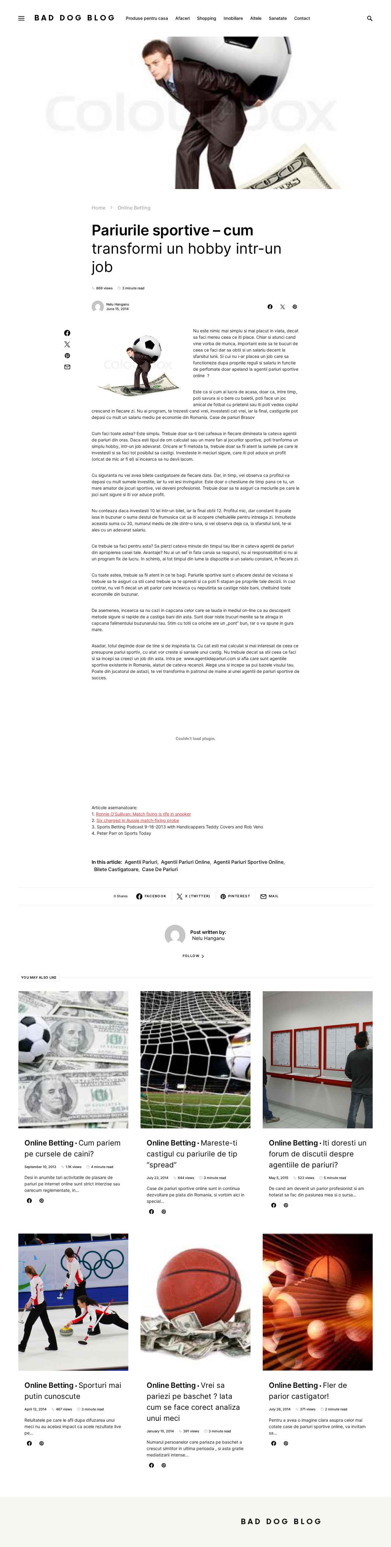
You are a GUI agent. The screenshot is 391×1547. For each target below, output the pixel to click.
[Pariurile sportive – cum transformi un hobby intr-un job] (137, 364)
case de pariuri (160, 869)
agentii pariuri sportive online (248, 862)
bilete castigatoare (116, 869)
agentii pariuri (141, 862)
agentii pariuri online (185, 862)
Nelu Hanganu (117, 304)
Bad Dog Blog (75, 18)
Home (98, 208)
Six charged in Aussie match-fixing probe (138, 820)
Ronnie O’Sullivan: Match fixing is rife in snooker (143, 813)
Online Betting (134, 208)
